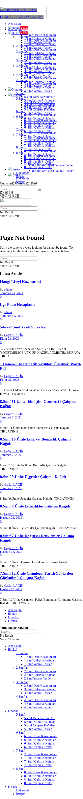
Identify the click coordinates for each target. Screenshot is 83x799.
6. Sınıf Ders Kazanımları (40, 120)
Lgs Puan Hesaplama (17, 304)
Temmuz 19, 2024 (11, 315)
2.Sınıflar (22, 51)
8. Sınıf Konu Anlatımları (40, 160)
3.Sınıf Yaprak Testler (38, 76)
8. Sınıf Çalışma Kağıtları (40, 163)
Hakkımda (22, 173)
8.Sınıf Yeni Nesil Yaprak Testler (53, 170)
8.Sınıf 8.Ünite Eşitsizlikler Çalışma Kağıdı (35, 506)
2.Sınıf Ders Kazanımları (40, 55)
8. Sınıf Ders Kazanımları (40, 156)
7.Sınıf (20, 129)
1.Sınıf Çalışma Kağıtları (40, 44)
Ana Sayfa (15, 23)
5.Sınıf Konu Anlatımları (40, 105)
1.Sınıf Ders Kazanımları (40, 35)
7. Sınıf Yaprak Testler (38, 149)
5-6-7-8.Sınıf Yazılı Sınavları (23, 327)
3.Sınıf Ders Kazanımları (40, 69)
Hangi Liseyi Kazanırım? (21, 281)
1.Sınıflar (22, 36)
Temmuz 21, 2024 (11, 293)
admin (8, 289)
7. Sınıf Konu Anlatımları (40, 142)
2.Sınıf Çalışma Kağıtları (40, 58)
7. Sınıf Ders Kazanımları (40, 138)
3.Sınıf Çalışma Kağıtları (40, 73)
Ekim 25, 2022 (9, 379)
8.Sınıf (20, 147)
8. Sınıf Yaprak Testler (38, 167)
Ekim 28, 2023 (9, 338)
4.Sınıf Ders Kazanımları (40, 83)
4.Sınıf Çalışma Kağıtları (40, 87)
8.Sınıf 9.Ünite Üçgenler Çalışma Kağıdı (33, 477)
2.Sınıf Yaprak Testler (38, 62)
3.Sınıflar (22, 65)
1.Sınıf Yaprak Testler (38, 47)
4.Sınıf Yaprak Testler (38, 91)
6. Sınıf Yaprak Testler (38, 131)
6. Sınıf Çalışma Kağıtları (40, 127)
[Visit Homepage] (23, 17)
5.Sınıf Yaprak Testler (38, 113)
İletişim (20, 182)
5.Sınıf (20, 98)
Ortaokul (17, 89)
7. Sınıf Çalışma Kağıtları (40, 145)
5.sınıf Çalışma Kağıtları (39, 109)
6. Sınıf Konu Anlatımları (40, 124)
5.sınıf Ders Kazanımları (39, 96)
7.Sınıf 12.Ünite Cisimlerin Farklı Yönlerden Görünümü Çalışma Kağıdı (36, 575)
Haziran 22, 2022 (11, 517)
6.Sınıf (20, 111)
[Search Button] (39, 190)
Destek (15, 169)
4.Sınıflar (22, 80)
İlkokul (19, 33)
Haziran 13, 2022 (11, 589)
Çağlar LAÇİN (13, 335)
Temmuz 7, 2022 (11, 417)
